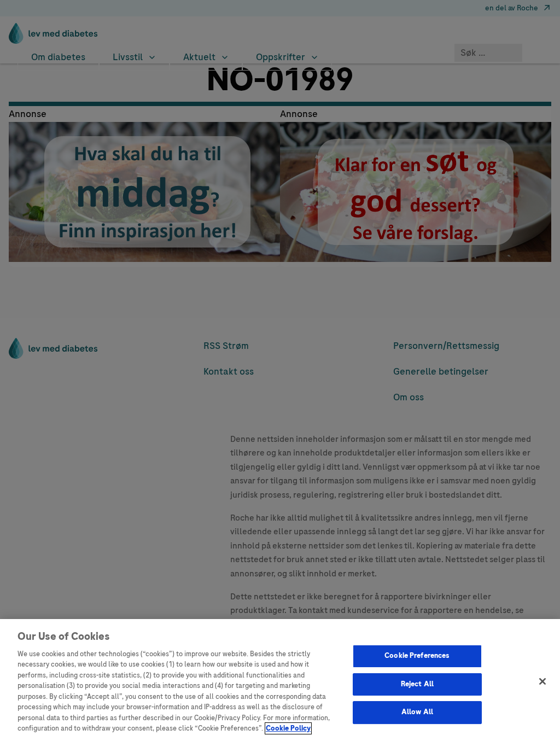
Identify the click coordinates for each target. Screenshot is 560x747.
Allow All (417, 712)
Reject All (417, 684)
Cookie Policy (288, 728)
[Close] (542, 681)
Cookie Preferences (417, 656)
